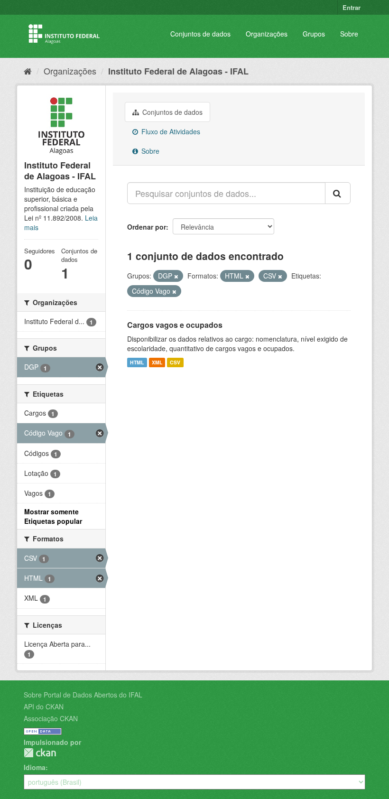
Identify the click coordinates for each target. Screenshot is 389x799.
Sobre (349, 33)
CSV (175, 362)
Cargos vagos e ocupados (174, 324)
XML (157, 362)
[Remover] (176, 276)
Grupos (314, 33)
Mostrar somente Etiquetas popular (53, 516)
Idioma (35, 767)
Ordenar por (146, 227)
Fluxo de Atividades (169, 131)
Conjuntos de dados (200, 33)
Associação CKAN (51, 718)
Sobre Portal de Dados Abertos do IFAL (83, 694)
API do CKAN (44, 706)
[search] (338, 193)
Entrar (352, 7)
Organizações (266, 33)
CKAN (40, 753)
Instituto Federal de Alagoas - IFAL (178, 71)
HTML (137, 362)
